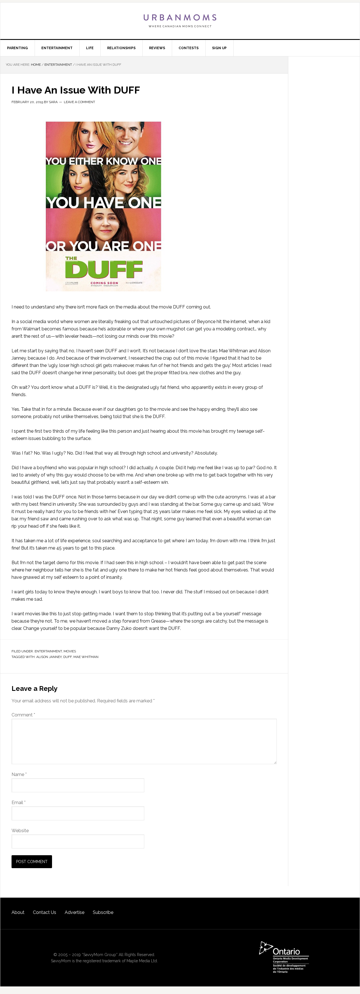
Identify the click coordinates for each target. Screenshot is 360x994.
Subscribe (103, 912)
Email (19, 802)
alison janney (49, 657)
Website (20, 830)
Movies (70, 651)
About (18, 912)
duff (67, 657)
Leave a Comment (79, 102)
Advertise (74, 912)
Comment (23, 715)
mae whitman (85, 657)
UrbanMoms (180, 20)
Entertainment (48, 651)
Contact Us (44, 912)
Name (19, 774)
